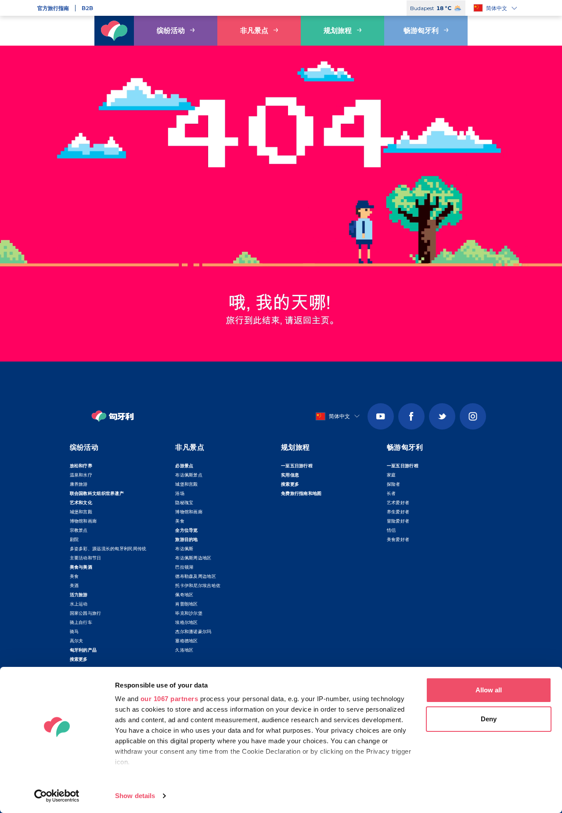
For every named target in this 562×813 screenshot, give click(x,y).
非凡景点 (254, 30)
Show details (135, 795)
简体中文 (496, 8)
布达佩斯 (184, 549)
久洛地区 (184, 650)
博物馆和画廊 (83, 521)
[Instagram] (473, 416)
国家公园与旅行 (85, 613)
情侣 (391, 530)
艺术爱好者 (398, 502)
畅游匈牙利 (421, 30)
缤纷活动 (171, 30)
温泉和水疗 (81, 475)
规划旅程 (338, 30)
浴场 (179, 493)
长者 (391, 493)
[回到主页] (114, 31)
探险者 (393, 484)
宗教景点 (79, 530)
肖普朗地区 (186, 604)
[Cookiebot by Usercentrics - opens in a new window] (56, 795)
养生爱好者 (398, 512)
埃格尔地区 (186, 622)
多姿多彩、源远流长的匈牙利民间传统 (108, 549)
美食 (74, 576)
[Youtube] (380, 416)
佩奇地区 (184, 595)
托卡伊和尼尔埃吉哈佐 (197, 585)
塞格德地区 (186, 641)
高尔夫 (76, 641)
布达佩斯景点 (188, 475)
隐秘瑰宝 (184, 502)
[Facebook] (411, 416)
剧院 (74, 539)
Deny (489, 719)
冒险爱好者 (398, 521)
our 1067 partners (169, 698)
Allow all (489, 690)
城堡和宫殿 (81, 512)
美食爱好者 (398, 539)
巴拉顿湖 (184, 567)
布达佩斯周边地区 (193, 558)
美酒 (74, 585)
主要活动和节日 (85, 558)
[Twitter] (442, 416)
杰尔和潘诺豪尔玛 (193, 631)
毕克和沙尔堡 (188, 613)
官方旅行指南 (53, 8)
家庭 (391, 475)
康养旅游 (79, 484)
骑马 (74, 631)
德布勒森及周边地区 (195, 576)
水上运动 (79, 604)
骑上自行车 (81, 622)
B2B (87, 8)
